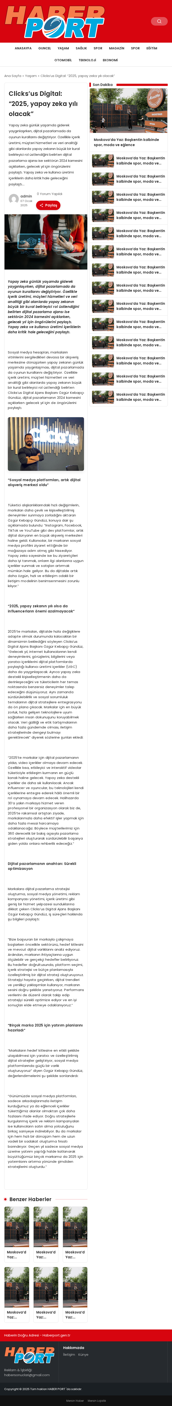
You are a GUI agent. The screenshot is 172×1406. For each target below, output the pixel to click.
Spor (98, 48)
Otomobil (63, 60)
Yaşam (63, 48)
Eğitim (151, 48)
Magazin (116, 48)
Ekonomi (110, 60)
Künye (83, 1354)
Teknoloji (87, 60)
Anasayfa (23, 48)
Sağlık (81, 48)
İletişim (69, 1354)
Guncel (44, 48)
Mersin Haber (75, 1401)
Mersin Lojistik (97, 1401)
